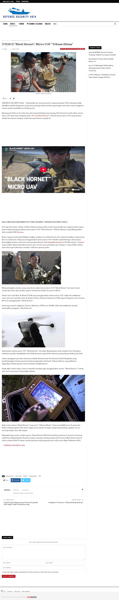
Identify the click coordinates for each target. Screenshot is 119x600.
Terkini (21, 24)
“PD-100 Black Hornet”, (40, 116)
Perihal (18, 1)
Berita (12, 24)
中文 (55, 24)
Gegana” (81, 242)
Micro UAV (18, 476)
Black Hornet (9, 476)
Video (82, 48)
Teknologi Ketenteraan (73, 48)
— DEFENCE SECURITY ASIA (13, 445)
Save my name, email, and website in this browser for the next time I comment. (31, 572)
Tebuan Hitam (32, 476)
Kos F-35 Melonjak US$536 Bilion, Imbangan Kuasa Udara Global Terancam (101, 68)
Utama (5, 24)
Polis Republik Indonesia (54, 242)
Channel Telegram (35, 24)
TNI (40, 476)
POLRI (25, 476)
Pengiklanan (24, 1)
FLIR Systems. (18, 232)
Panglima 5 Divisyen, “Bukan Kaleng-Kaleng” (65, 502)
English (47, 24)
